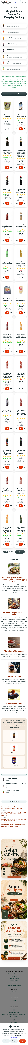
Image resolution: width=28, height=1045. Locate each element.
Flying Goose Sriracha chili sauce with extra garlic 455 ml (21, 491)
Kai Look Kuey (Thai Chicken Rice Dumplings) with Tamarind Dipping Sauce (13, 580)
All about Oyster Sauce (14, 704)
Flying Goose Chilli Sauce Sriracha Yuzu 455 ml (7, 491)
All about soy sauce (14, 676)
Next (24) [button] (19, 552)
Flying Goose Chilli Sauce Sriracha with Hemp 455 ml (21, 530)
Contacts (14, 1000)
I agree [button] (22, 1041)
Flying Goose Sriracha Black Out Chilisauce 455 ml (7, 226)
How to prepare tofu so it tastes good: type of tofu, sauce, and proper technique (13, 825)
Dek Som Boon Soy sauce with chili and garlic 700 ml (7, 453)
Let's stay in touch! (14, 994)
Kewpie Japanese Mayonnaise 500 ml (21, 300)
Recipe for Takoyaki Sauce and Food (14, 614)
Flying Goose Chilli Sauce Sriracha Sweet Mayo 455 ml (7, 530)
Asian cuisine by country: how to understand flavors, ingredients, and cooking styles (12, 807)
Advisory (14, 989)
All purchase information (14, 971)
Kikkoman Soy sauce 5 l (7, 115)
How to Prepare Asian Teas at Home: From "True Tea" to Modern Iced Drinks (13, 820)
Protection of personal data (14, 985)
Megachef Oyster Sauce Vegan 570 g (7, 263)
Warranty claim (14, 980)
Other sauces (10, 68)
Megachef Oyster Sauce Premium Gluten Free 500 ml (21, 264)
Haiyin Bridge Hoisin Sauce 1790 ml (7, 300)
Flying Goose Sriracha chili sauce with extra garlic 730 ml (7, 375)
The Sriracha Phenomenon (14, 651)
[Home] (6, 2)
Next (13, 796)
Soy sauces (9, 25)
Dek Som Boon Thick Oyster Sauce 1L (21, 452)
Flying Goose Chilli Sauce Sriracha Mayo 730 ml (21, 337)
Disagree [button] (14, 1041)
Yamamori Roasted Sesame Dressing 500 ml (21, 226)
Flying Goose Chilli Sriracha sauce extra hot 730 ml (7, 337)
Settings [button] (6, 1041)
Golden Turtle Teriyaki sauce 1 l (21, 115)
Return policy (14, 983)
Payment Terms (14, 976)
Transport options (14, 978)
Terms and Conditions (14, 974)
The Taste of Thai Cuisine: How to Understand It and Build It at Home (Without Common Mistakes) (13, 814)
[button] (5, 129)
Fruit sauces (10, 61)
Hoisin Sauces (10, 49)
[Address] (14, 1010)
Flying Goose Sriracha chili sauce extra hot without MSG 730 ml (21, 413)
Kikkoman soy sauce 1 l (7, 190)
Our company (14, 998)
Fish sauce (9, 37)
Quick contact (14, 1022)
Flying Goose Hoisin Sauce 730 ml (7, 412)
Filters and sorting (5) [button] (13, 94)
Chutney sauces (11, 55)
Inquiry (14, 991)
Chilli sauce (9, 31)
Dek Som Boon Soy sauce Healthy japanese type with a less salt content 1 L (21, 153)
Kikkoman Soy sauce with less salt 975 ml (7, 152)
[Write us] (14, 1020)
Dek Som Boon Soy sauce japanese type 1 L (21, 191)
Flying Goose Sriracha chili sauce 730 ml (21, 374)
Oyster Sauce (10, 43)
